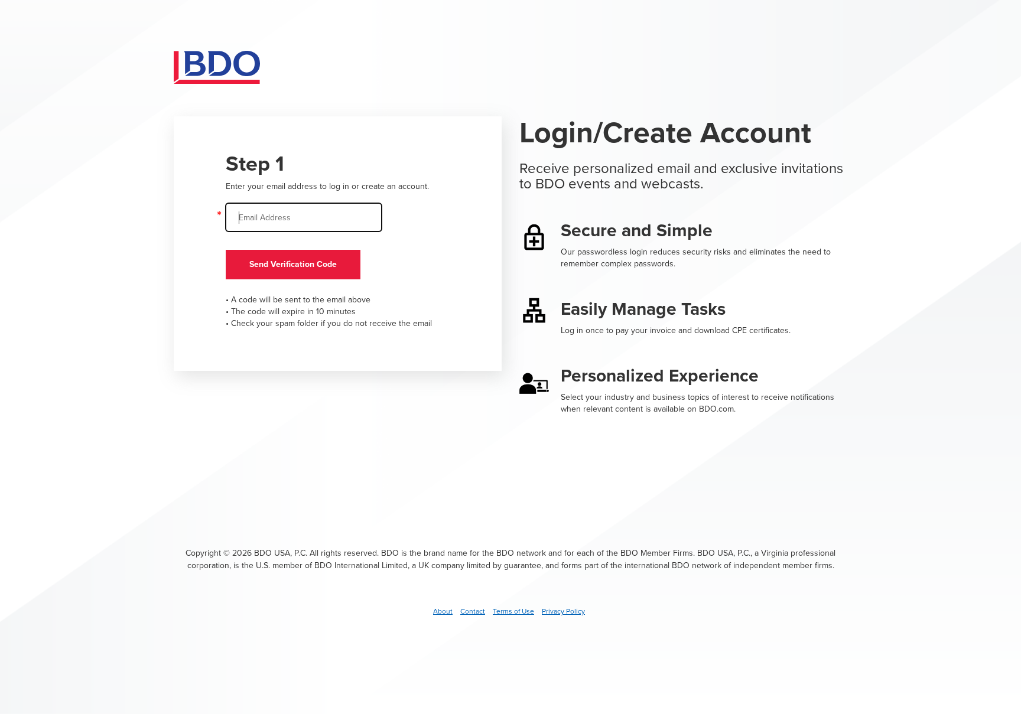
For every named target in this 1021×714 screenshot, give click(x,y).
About (443, 611)
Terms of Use (513, 611)
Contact (472, 611)
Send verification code (293, 264)
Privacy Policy (563, 611)
